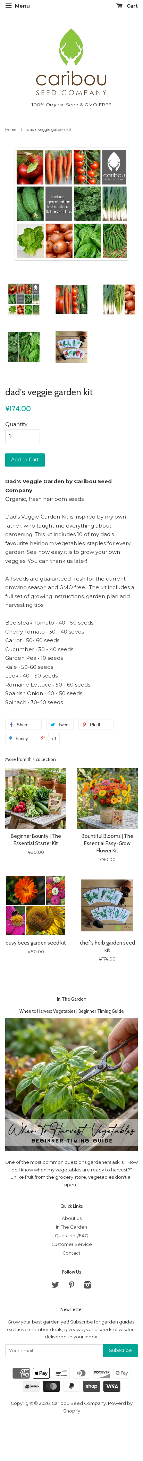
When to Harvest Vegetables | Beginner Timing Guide (71, 1011)
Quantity (16, 424)
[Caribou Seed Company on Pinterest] (71, 1286)
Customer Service (71, 1244)
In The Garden (71, 999)
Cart (131, 6)
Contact (71, 1253)
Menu (22, 6)
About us (72, 1218)
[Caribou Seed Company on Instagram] (87, 1286)
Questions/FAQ (72, 1235)
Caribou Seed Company (79, 1403)
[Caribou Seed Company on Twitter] (55, 1286)
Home (10, 129)
